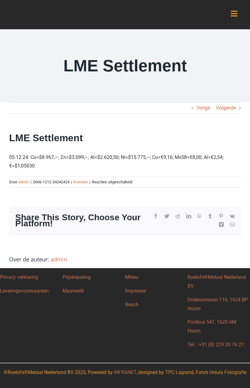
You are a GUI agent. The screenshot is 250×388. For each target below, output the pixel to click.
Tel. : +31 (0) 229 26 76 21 (216, 344)
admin (23, 182)
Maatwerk (73, 291)
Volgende (226, 108)
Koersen (80, 182)
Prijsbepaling (76, 277)
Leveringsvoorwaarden (24, 291)
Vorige (203, 108)
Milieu (131, 277)
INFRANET (125, 372)
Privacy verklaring (19, 277)
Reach (131, 304)
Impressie (135, 291)
